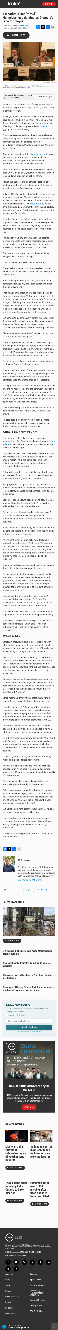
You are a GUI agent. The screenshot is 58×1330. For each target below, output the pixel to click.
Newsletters (10, 1314)
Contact (8, 1280)
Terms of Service (37, 1300)
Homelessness (15, 890)
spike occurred (37, 203)
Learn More (29, 1107)
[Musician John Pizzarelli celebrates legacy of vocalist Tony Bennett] (16, 1136)
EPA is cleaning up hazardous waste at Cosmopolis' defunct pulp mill (27, 952)
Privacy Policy (36, 1031)
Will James (25, 26)
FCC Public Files (36, 1311)
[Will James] (9, 864)
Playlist (8, 1302)
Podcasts (9, 1308)
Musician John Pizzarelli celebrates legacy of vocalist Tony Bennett (16, 1153)
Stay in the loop (29, 1027)
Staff (7, 1285)
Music (12, 1015)
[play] (4, 1326)
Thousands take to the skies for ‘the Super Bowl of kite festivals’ (27, 976)
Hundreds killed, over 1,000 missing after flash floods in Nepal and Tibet (40, 1189)
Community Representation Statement (36, 1293)
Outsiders (29, 876)
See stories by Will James (30, 880)
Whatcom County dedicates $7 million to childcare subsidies (27, 964)
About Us (9, 1274)
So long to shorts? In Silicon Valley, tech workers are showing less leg (41, 1151)
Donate (48, 4)
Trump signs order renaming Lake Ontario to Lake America (16, 1188)
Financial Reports (37, 1285)
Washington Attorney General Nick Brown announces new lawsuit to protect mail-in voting (28, 988)
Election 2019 (40, 890)
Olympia (28, 890)
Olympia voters (37, 154)
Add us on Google (44, 96)
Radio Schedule (12, 1297)
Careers (33, 1274)
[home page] (14, 5)
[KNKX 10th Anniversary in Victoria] (29, 1060)
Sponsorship (35, 1280)
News (23, 1015)
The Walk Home (46, 876)
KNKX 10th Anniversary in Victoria (29, 1088)
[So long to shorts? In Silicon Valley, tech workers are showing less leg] (41, 1136)
